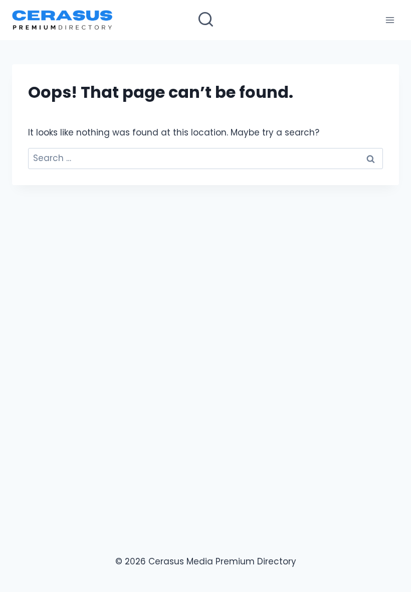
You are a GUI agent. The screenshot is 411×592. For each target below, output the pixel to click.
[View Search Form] (205, 20)
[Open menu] (389, 20)
